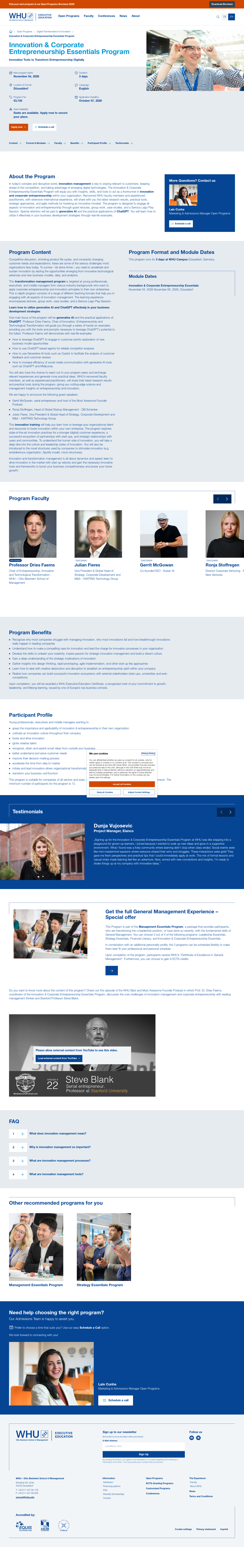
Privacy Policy (148, 754)
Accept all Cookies (122, 785)
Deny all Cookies (105, 793)
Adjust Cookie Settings (139, 793)
